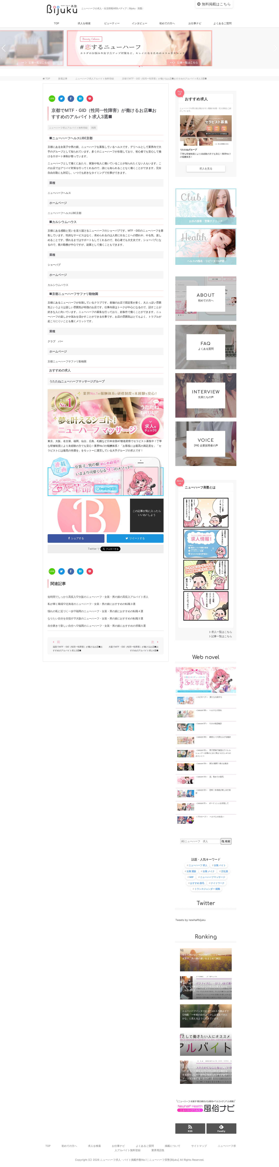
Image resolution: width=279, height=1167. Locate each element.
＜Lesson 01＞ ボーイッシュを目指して (212, 803)
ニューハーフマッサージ (212, 877)
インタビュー (139, 23)
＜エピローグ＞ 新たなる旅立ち (209, 697)
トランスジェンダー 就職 (207, 888)
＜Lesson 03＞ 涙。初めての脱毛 (210, 777)
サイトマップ (199, 1145)
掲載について (172, 1145)
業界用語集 (157, 1150)
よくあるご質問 (222, 23)
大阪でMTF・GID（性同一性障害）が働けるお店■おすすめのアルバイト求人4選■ (133, 649)
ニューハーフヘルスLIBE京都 (64, 213)
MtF (191, 877)
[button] (139, 66)
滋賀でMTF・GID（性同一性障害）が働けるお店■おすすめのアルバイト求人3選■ (78, 649)
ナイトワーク (217, 883)
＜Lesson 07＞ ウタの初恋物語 (209, 724)
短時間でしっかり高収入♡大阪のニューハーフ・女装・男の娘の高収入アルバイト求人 (98, 596)
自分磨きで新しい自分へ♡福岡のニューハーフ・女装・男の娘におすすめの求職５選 (97, 625)
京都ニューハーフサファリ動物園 (67, 361)
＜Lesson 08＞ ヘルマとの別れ (209, 710)
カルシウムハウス (58, 284)
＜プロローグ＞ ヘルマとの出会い (210, 817)
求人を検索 (84, 23)
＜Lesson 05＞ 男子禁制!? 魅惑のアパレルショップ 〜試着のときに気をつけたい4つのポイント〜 (213, 753)
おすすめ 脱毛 (197, 883)
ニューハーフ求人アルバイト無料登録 (68, 127)
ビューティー (112, 23)
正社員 (224, 871)
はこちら (216, 4)
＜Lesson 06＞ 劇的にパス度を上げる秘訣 (213, 737)
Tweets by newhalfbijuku (190, 920)
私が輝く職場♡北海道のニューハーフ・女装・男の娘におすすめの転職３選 (91, 603)
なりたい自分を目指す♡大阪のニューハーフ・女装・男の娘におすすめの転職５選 (95, 618)
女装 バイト (220, 865)
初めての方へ (167, 23)
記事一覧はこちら (221, 636)
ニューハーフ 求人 (198, 865)
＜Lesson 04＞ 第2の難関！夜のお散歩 (212, 763)
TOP (56, 23)
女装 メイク (209, 871)
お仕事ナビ (194, 23)
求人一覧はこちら (221, 631)
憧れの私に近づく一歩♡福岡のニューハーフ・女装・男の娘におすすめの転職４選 (95, 611)
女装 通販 (191, 871)
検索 (227, 841)
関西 (93, 127)
